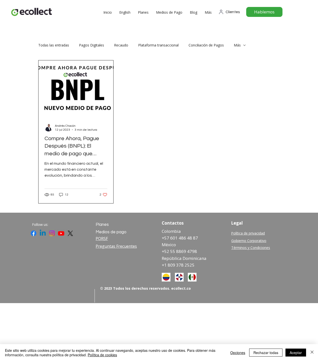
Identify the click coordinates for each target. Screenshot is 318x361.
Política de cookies (102, 354)
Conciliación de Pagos (206, 45)
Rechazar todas (265, 352)
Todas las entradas (53, 45)
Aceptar (296, 352)
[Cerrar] (312, 352)
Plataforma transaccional (158, 45)
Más (237, 45)
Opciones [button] (237, 352)
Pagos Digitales (91, 45)
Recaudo (121, 45)
